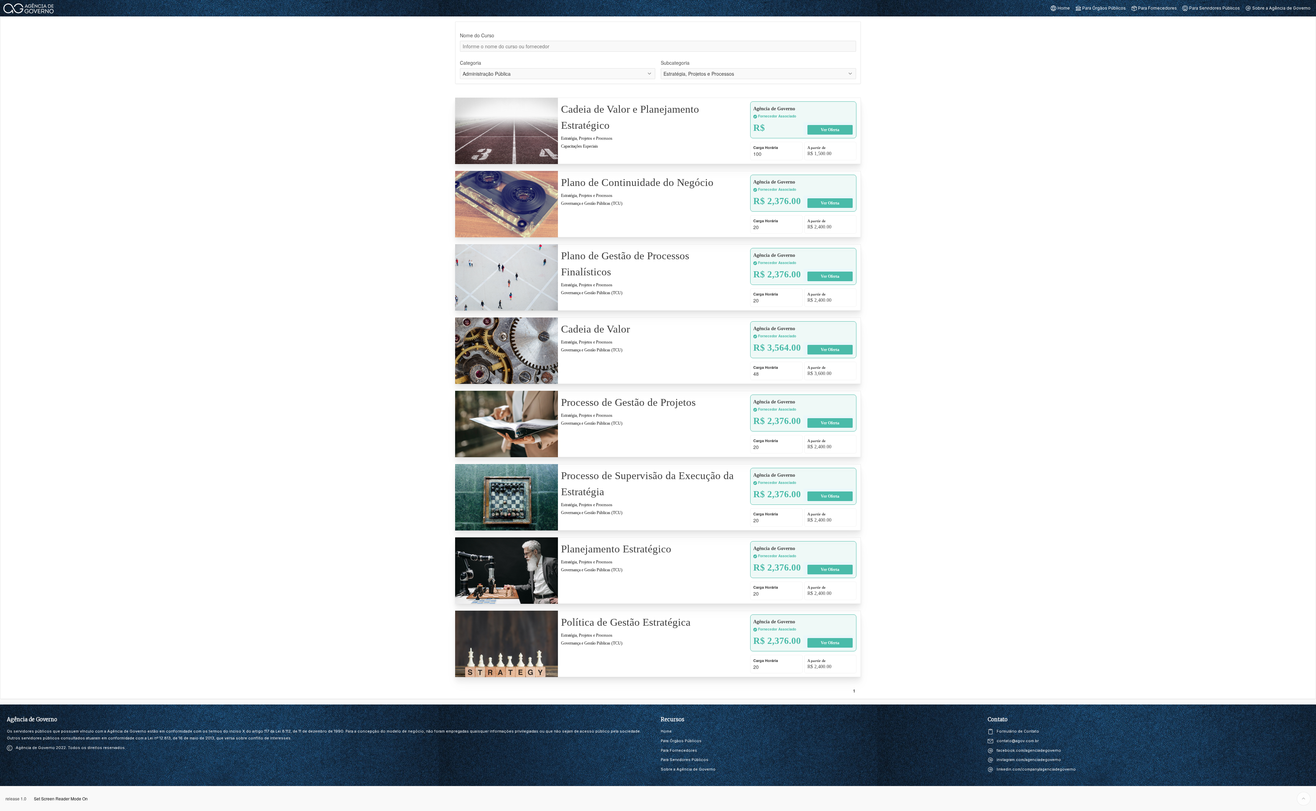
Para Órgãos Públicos (681, 740)
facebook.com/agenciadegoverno (1029, 750)
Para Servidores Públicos (684, 759)
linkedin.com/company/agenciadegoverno (1036, 769)
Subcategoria (675, 62)
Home (666, 731)
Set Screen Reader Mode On (61, 798)
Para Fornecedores (679, 750)
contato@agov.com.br (1018, 740)
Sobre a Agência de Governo (688, 769)
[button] (1060, 8)
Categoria (470, 62)
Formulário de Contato (1018, 731)
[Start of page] (1304, 799)
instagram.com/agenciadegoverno (1029, 759)
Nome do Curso (477, 35)
